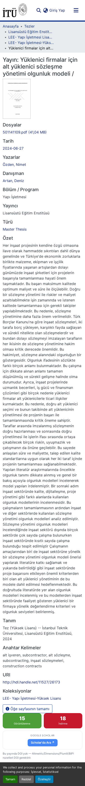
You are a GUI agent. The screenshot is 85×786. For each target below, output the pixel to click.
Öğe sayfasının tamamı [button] (29, 708)
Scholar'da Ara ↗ (42, 742)
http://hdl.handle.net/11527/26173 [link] (31, 682)
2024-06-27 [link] (13, 148)
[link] (42, 132)
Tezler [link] (29, 26)
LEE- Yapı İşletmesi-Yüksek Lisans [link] (31, 42)
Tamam (10, 779)
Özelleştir (44, 779)
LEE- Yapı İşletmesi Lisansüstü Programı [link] (31, 37)
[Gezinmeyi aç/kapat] (76, 10)
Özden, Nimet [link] (14, 164)
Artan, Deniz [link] (13, 180)
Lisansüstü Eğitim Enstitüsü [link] (31, 31)
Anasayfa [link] (11, 26)
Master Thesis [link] (15, 229)
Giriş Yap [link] (57, 10)
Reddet (26, 779)
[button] (15, 10)
